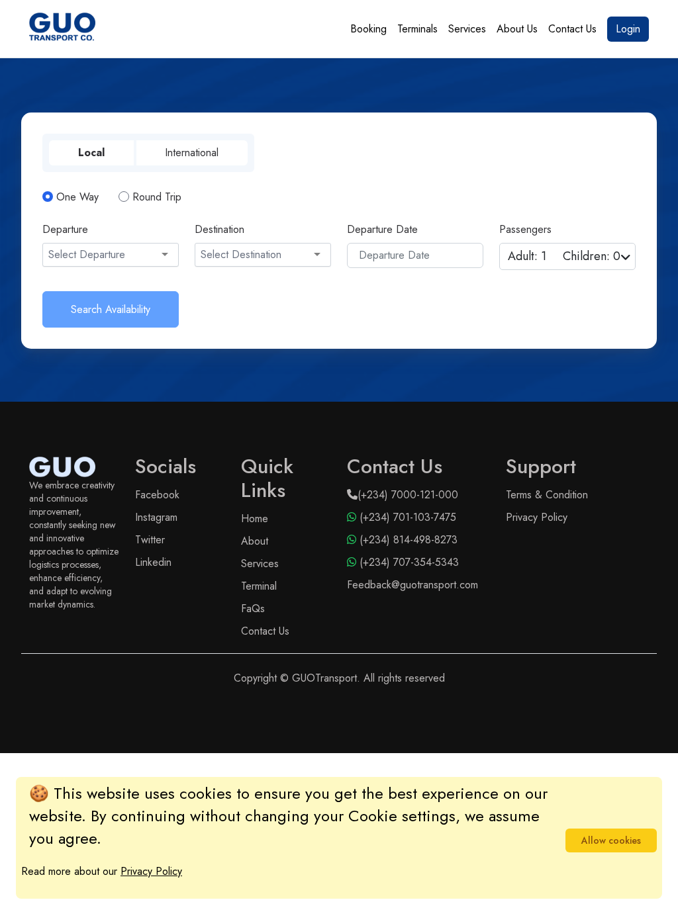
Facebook (157, 494)
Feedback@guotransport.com (412, 584)
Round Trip (156, 196)
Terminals (417, 28)
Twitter (150, 539)
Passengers (525, 229)
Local (91, 152)
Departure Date (382, 229)
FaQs (253, 608)
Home (254, 518)
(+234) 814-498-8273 (407, 539)
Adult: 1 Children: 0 (564, 256)
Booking (368, 28)
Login (628, 28)
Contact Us (572, 28)
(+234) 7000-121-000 (408, 494)
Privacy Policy (536, 517)
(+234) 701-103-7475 (406, 517)
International (191, 152)
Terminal (259, 586)
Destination (219, 229)
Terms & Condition (547, 494)
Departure (65, 229)
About (254, 541)
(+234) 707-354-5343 (407, 562)
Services (467, 28)
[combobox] (110, 255)
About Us (517, 28)
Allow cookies (611, 840)
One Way (77, 196)
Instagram (156, 517)
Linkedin (153, 562)
